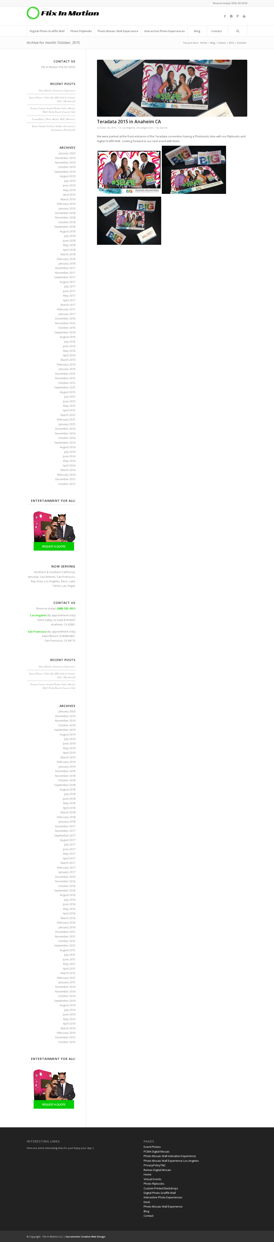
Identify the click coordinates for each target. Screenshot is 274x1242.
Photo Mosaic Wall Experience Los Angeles (171, 1161)
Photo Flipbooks (154, 1184)
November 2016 (65, 323)
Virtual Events (152, 1179)
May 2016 (69, 351)
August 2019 (67, 176)
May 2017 (69, 295)
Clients (222, 42)
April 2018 (69, 250)
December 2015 (65, 374)
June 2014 (69, 456)
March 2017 (68, 305)
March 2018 (68, 254)
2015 (231, 42)
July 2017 (69, 286)
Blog (212, 42)
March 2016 (68, 360)
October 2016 (66, 328)
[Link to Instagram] (231, 16)
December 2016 (65, 318)
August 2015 (67, 392)
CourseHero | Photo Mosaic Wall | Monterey (53, 119)
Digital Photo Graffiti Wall (160, 1193)
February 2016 (66, 364)
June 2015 (69, 401)
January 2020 (67, 153)
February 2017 (66, 309)
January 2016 (67, 369)
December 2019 (65, 158)
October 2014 (66, 438)
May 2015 (69, 406)
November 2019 (65, 162)
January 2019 (67, 208)
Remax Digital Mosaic (157, 1170)
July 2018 (69, 236)
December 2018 (65, 213)
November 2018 (65, 217)
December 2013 (65, 479)
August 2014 (67, 447)
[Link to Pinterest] (237, 16)
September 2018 (64, 227)
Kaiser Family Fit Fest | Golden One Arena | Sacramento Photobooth (53, 128)
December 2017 (65, 268)
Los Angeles (128, 127)
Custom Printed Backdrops (161, 1188)
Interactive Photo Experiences (163, 1197)
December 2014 (65, 429)
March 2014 (68, 470)
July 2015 (69, 396)
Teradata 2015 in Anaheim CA (129, 122)
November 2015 (65, 378)
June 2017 (69, 291)
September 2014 (64, 442)
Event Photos (152, 1147)
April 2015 (69, 410)
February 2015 (66, 419)
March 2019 (68, 199)
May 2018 (69, 245)
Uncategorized (144, 127)
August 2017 (67, 282)
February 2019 (66, 204)
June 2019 (69, 185)
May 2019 (69, 190)
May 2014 (69, 461)
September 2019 (64, 172)
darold (163, 127)
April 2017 (69, 300)
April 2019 (69, 194)
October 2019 (66, 167)
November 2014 (65, 433)
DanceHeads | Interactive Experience (57, 90)
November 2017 (65, 273)
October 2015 (66, 383)
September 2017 (64, 277)
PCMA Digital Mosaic (157, 1151)
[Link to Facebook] (225, 16)
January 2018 (67, 263)
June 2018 (69, 240)
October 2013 (66, 484)
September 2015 (64, 387)
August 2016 (67, 337)
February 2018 (66, 259)
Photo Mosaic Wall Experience (163, 1206)
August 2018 (67, 231)
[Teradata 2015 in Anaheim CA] (172, 88)
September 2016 (64, 332)
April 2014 (69, 465)
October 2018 (66, 222)
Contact (148, 1216)
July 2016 (69, 341)
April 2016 (69, 355)
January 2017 (67, 314)
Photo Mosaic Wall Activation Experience (170, 1156)
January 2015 (67, 424)
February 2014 (66, 475)
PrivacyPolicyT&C (155, 1165)
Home (203, 42)
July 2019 (69, 181)
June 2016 (69, 346)
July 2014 (69, 452)
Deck (147, 1202)
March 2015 (68, 415)
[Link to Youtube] (244, 16)
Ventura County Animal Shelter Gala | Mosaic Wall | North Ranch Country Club (52, 110)
